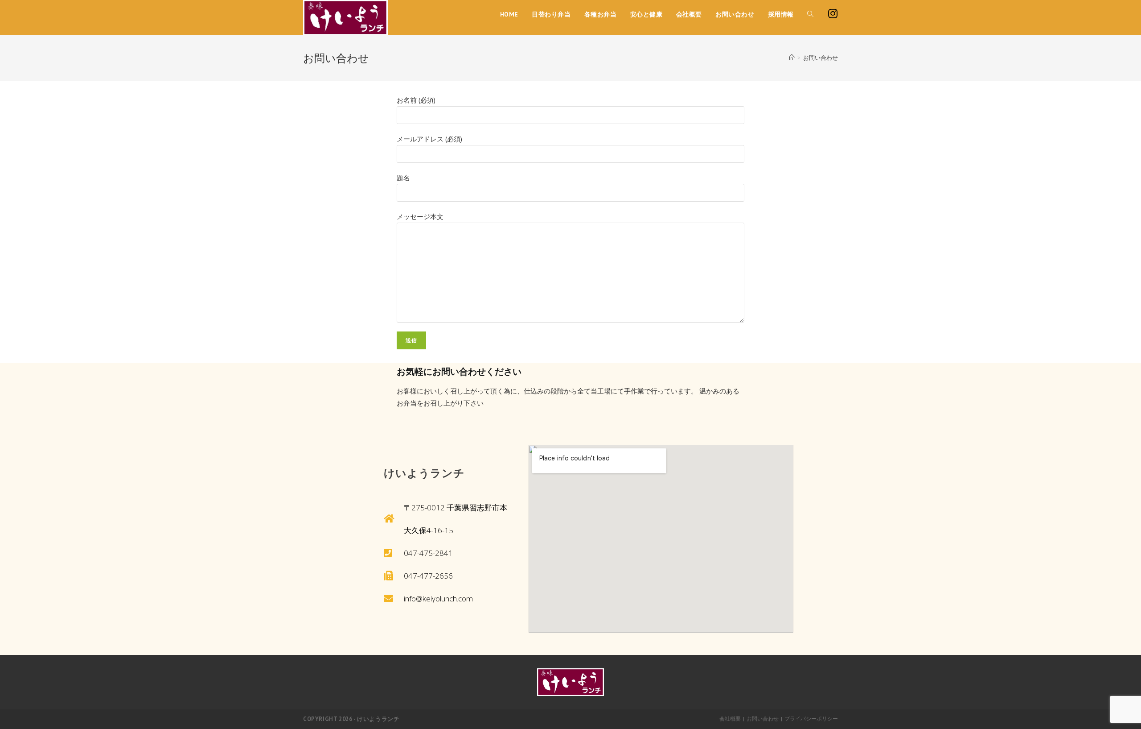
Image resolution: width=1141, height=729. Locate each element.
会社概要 (730, 718)
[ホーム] (792, 58)
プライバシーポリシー (811, 718)
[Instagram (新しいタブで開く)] (832, 13)
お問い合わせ (763, 718)
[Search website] (810, 14)
